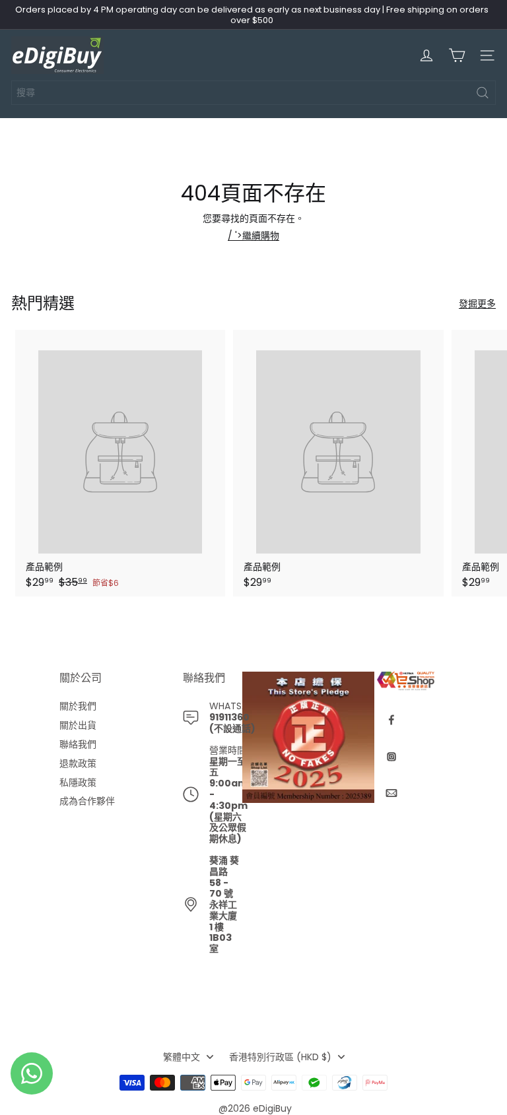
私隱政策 (77, 782)
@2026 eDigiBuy (255, 1108)
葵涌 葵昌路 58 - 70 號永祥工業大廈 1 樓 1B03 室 (224, 904)
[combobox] (253, 92)
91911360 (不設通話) (232, 723)
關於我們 (77, 706)
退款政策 (77, 763)
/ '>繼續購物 (253, 235)
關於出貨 (77, 725)
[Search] (482, 92)
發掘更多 (477, 303)
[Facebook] (391, 719)
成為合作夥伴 (87, 801)
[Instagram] (391, 756)
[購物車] (457, 55)
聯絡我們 (77, 744)
